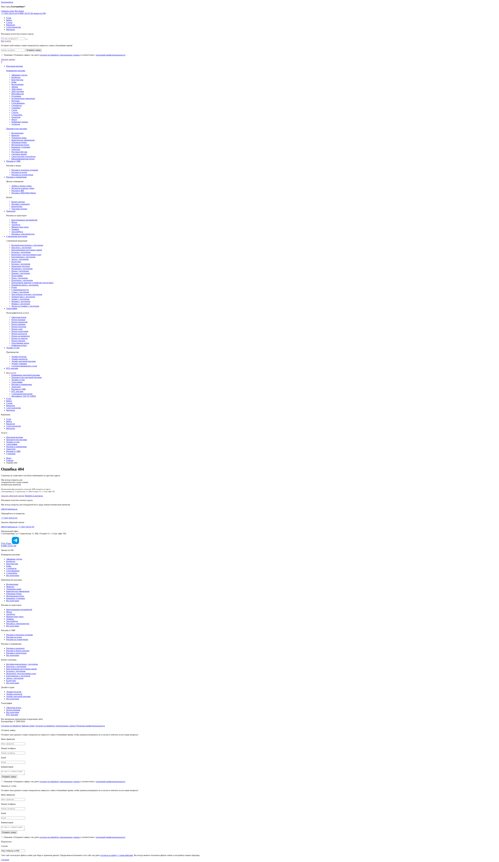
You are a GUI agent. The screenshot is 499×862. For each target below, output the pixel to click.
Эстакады (15, 124)
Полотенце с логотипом (22, 280)
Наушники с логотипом (21, 269)
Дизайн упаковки (19, 363)
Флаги (14, 119)
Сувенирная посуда (20, 290)
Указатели (15, 117)
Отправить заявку (34, 50)
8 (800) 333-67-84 (8, 546)
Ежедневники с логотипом (23, 257)
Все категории (12, 575)
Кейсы (9, 20)
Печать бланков (18, 320)
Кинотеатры (16, 206)
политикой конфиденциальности (110, 55)
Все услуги (6, 41)
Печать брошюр (18, 324)
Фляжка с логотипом (20, 304)
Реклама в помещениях (16, 177)
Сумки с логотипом (20, 292)
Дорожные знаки (19, 138)
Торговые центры (19, 209)
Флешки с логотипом (20, 301)
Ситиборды (16, 105)
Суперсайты (16, 115)
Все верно (19, 11)
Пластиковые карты (20, 343)
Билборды (15, 77)
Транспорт (11, 211)
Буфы (13, 82)
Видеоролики (17, 133)
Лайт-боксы (16, 89)
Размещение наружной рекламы (25, 375)
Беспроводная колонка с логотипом (27, 245)
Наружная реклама (14, 66)
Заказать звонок (8, 59)
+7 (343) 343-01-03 (9, 13)
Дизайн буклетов (19, 356)
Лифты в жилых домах (21, 186)
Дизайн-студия (12, 348)
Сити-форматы (18, 103)
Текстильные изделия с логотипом (26, 294)
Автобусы (15, 225)
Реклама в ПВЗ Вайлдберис (23, 193)
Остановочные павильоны (23, 98)
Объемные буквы (19, 142)
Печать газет (17, 329)
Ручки (14, 287)
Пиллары (15, 101)
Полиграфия (16, 276)
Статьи (9, 22)
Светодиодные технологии (23, 156)
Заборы (14, 87)
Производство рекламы (16, 129)
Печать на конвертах (20, 336)
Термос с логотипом (20, 299)
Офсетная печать (18, 317)
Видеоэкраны (17, 84)
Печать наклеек (18, 341)
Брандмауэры (17, 80)
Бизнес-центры (18, 202)
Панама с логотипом (20, 273)
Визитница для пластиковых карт (26, 254)
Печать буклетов (18, 327)
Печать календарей (19, 331)
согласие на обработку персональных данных (60, 55)
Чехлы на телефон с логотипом (25, 306)
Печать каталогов (19, 334)
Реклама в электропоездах (23, 234)
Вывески (15, 135)
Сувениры (10, 454)
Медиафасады (17, 94)
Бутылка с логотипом (21, 252)
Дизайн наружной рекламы (23, 361)
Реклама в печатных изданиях (24, 170)
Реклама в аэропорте (20, 204)
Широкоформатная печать (23, 159)
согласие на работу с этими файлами (116, 855)
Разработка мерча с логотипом (24, 285)
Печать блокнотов (19, 322)
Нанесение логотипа (20, 266)
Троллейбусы (17, 232)
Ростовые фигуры (19, 152)
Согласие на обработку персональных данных (55, 726)
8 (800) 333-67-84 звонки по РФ (32, 13)
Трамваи (15, 229)
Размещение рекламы (15, 70)
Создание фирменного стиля (24, 366)
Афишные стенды (19, 75)
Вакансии (10, 25)
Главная (9, 460)
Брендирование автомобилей (24, 220)
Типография (11, 308)
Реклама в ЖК (17, 190)
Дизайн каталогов (19, 359)
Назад (8, 458)
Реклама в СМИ (13, 161)
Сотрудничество (13, 27)
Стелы (14, 110)
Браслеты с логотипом (21, 247)
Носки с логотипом (20, 271)
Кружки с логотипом (20, 264)
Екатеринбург (7, 2)
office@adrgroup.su (9, 509)
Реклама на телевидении (22, 175)
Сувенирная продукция (16, 236)
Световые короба (19, 154)
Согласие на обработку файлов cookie (17, 726)
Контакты (10, 29)
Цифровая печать (19, 345)
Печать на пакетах (19, 338)
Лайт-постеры (17, 91)
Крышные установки (20, 147)
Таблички (15, 149)
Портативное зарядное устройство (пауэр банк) (32, 283)
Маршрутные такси (20, 227)
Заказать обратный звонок (12, 496)
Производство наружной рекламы (26, 377)
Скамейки (15, 108)
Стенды (14, 112)
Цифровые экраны (19, 122)
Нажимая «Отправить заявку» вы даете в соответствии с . (65, 55)
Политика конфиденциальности (90, 726)
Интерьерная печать (20, 145)
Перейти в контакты (34, 496)
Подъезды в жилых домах (22, 188)
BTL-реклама (12, 368)
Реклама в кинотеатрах (16, 653)
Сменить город (7, 11)
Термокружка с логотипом (23, 297)
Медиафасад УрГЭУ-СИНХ (23, 396)
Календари (16, 261)
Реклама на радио (19, 172)
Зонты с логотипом (20, 259)
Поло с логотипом (19, 278)
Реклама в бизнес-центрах (17, 651)
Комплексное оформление (23, 140)
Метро (14, 222)
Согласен (5, 860)
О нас (8, 18)
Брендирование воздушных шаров (26, 250)
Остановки (16, 96)
